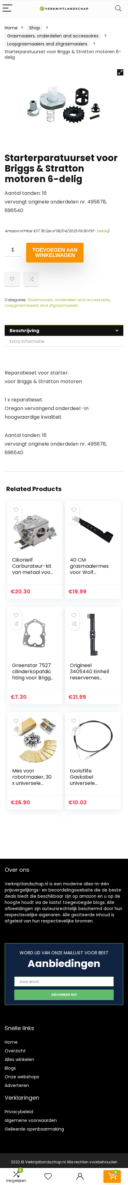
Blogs (10, 1068)
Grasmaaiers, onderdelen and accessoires (52, 36)
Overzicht (15, 1051)
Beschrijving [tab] (24, 330)
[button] (120, 72)
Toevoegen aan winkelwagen (54, 252)
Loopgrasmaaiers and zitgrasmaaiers (47, 44)
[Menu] (7, 8)
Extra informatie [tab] (27, 341)
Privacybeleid (19, 1112)
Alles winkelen (19, 1059)
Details (102, 230)
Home (11, 28)
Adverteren (17, 1085)
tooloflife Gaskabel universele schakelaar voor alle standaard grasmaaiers (90, 786)
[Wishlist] (48, 1176)
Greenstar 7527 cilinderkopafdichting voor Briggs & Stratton (32, 674)
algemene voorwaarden (31, 1120)
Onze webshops (22, 1077)
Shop (34, 28)
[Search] (118, 8)
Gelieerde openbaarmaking (34, 1129)
